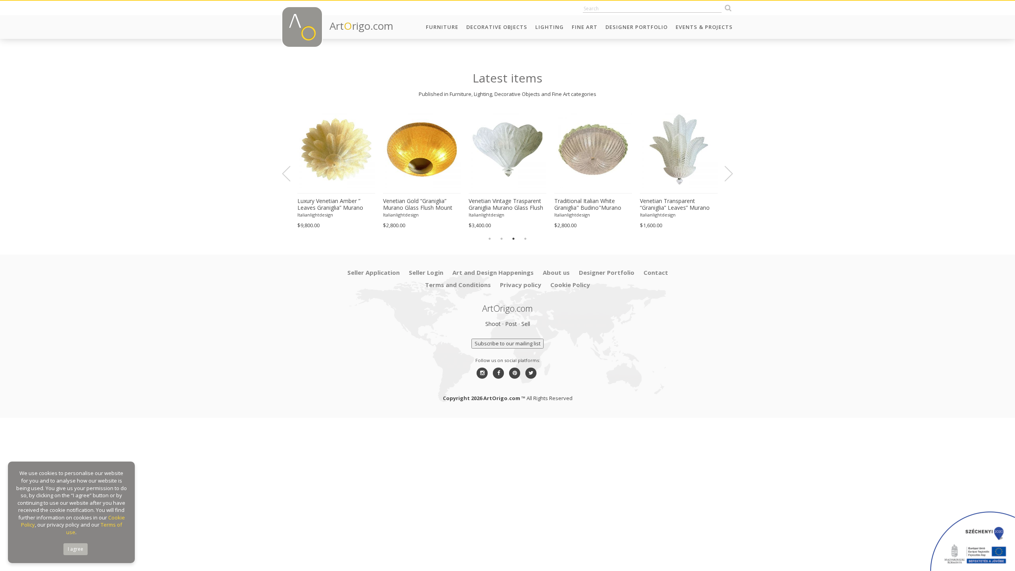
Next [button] (724, 174)
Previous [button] (291, 174)
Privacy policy (520, 285)
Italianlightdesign (315, 215)
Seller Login (426, 272)
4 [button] (525, 239)
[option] (336, 169)
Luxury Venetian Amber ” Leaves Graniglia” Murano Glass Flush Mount (330, 204)
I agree (75, 549)
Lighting (549, 27)
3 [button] (513, 239)
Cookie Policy (570, 285)
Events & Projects (704, 27)
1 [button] (490, 239)
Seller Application (373, 272)
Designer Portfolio (636, 27)
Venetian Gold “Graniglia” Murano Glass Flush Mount (417, 204)
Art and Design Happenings (493, 272)
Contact (655, 272)
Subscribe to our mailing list (507, 343)
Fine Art (585, 27)
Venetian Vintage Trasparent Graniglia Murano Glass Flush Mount (506, 204)
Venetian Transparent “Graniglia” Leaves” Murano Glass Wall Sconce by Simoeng (675, 204)
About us (556, 272)
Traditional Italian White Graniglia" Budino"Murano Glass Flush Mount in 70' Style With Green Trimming (592, 204)
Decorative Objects (496, 27)
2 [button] (502, 239)
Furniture (442, 27)
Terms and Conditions (458, 285)
